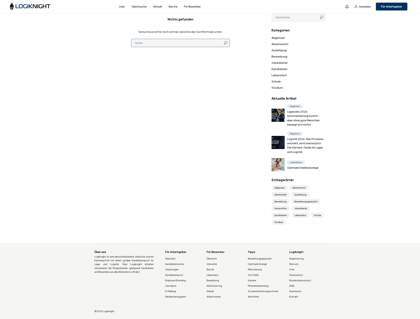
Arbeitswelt (280, 194)
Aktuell (157, 6)
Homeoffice (280, 208)
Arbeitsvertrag (214, 285)
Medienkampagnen (175, 296)
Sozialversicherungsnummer (263, 291)
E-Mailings (170, 291)
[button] (347, 7)
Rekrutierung (255, 269)
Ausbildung (279, 50)
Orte (291, 269)
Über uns (293, 263)
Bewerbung (279, 56)
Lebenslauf (279, 75)
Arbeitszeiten (214, 296)
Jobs (122, 6)
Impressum (295, 291)
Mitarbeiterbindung (258, 285)
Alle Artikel (253, 296)
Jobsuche (212, 263)
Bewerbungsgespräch (306, 201)
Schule (276, 81)
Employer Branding (175, 280)
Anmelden (365, 6)
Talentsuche (139, 6)
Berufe (173, 6)
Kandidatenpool (174, 274)
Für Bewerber (192, 6)
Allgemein (278, 38)
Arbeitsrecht (280, 44)
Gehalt (210, 291)
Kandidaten (279, 69)
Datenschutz (296, 274)
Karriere (252, 280)
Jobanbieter (280, 62)
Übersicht (170, 258)
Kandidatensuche (174, 263)
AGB (291, 285)
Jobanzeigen (172, 269)
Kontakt (293, 296)
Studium (277, 87)
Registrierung (296, 258)
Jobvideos (170, 285)
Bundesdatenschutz (300, 280)
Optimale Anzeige (257, 263)
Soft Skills (253, 274)
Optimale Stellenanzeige (302, 167)
